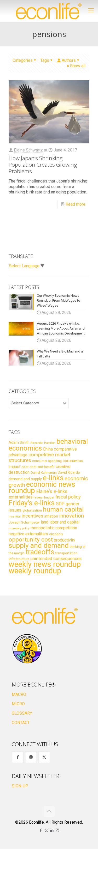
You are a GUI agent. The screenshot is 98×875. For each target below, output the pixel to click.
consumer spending (47, 461)
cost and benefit (42, 467)
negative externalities (28, 533)
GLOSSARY (22, 713)
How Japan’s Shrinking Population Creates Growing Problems (43, 164)
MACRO (19, 694)
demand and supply (25, 479)
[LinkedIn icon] (52, 830)
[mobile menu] (91, 10)
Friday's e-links (32, 503)
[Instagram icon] (57, 830)
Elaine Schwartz (28, 150)
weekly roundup (35, 570)
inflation (51, 516)
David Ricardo (69, 472)
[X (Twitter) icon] (46, 830)
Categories (23, 60)
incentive (15, 516)
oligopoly (56, 534)
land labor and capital (60, 522)
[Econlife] (49, 11)
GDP (60, 503)
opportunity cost (31, 539)
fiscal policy (68, 497)
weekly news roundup (45, 564)
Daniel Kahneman (44, 473)
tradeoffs (40, 552)
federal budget (43, 497)
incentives (32, 516)
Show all (77, 65)
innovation (71, 516)
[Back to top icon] (49, 811)
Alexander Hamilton (43, 443)
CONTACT (21, 722)
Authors (69, 60)
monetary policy (19, 528)
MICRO (18, 703)
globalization (32, 510)
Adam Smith (19, 442)
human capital (63, 509)
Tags (44, 60)
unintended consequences (56, 558)
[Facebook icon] (41, 830)
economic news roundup (42, 487)
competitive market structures (39, 457)
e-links (53, 478)
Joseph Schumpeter (24, 522)
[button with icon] (18, 757)
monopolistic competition (54, 527)
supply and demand (39, 545)
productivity (64, 540)
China (48, 449)
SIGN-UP (20, 785)
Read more (75, 204)
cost (24, 467)
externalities (20, 497)
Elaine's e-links (51, 491)
